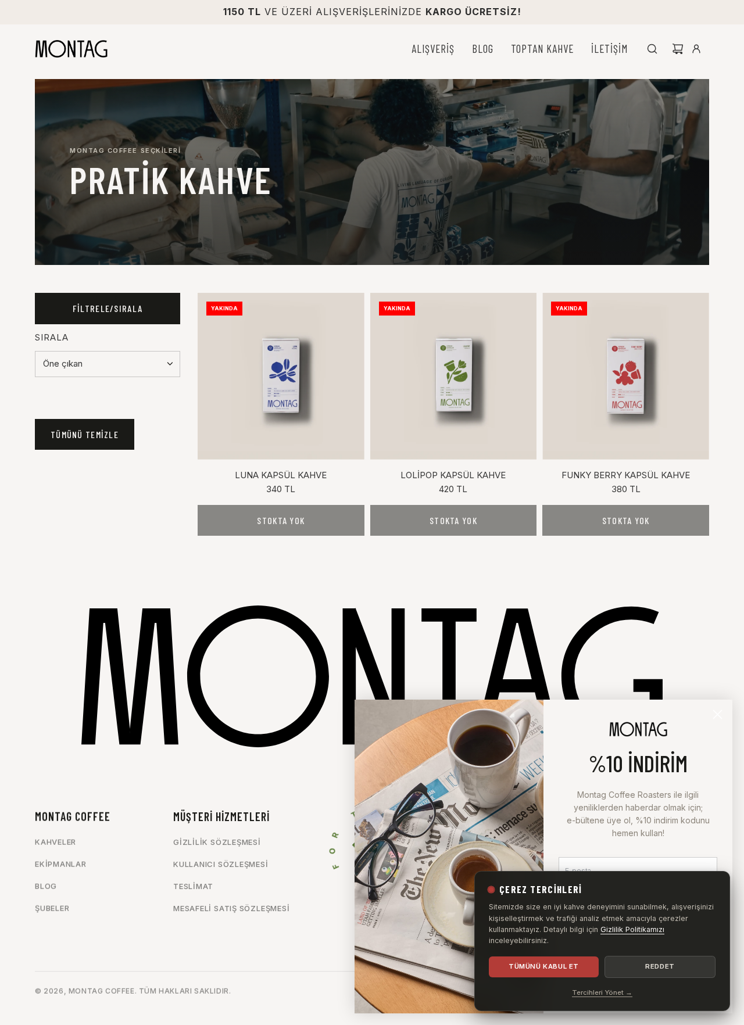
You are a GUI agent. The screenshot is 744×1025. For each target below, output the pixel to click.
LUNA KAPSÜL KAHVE (281, 475)
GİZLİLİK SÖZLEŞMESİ (217, 842)
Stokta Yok (281, 520)
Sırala (52, 337)
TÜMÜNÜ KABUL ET (544, 966)
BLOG (46, 886)
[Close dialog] (717, 714)
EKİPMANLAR (61, 864)
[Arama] (652, 49)
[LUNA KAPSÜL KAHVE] (281, 376)
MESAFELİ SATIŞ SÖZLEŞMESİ (231, 908)
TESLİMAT (193, 886)
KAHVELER (55, 842)
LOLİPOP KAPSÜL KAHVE (453, 475)
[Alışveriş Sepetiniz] (678, 49)
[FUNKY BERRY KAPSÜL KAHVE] (625, 376)
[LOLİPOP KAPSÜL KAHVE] (453, 376)
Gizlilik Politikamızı (632, 929)
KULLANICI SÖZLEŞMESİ (221, 864)
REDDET (659, 966)
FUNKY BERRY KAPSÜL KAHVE (625, 475)
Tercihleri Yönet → (602, 992)
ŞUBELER (52, 908)
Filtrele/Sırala (107, 308)
